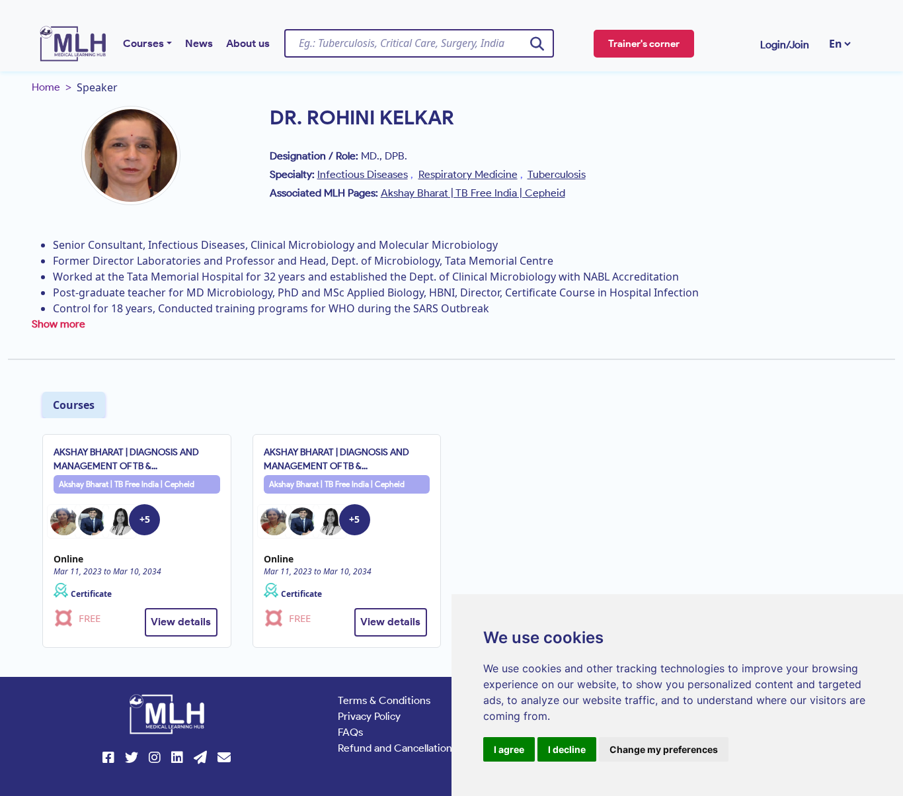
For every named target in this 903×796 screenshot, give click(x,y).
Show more (58, 324)
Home (46, 87)
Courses (143, 43)
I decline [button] (567, 749)
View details (181, 621)
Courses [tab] (74, 405)
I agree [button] (509, 749)
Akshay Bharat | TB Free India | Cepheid (126, 484)
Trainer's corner (644, 44)
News (199, 43)
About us (248, 43)
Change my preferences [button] (663, 749)
